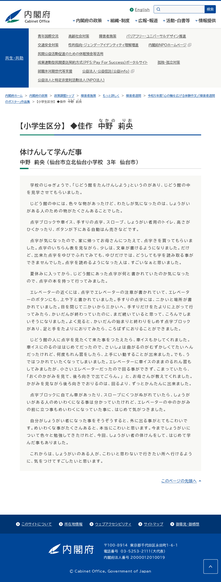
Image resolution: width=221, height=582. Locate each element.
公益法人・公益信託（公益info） (105, 71)
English (142, 9)
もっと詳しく (111, 95)
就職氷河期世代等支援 (55, 71)
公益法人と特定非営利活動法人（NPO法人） (71, 80)
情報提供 (207, 20)
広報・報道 (148, 20)
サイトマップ (153, 524)
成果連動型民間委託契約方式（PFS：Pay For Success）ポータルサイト (93, 62)
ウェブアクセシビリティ (113, 524)
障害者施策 (107, 36)
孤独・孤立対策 (169, 62)
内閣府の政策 (89, 20)
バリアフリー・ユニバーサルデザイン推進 (156, 36)
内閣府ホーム (14, 95)
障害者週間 (133, 95)
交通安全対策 (48, 45)
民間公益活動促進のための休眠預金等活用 (70, 54)
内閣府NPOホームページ (167, 45)
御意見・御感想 (188, 524)
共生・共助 (14, 58)
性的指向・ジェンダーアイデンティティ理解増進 (103, 45)
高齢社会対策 (78, 36)
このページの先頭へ (179, 481)
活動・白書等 (178, 20)
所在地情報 (74, 524)
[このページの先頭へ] (211, 566)
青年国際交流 (48, 36)
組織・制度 (120, 20)
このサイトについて (37, 524)
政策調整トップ (64, 95)
